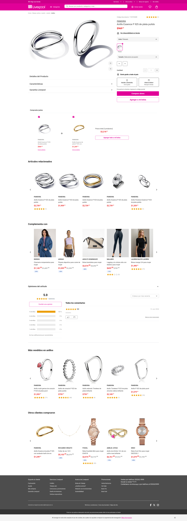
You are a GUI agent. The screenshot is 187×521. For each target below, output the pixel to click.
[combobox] (145, 296)
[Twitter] (154, 505)
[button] (151, 17)
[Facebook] (150, 505)
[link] (45, 188)
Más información (126, 517)
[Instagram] (158, 505)
